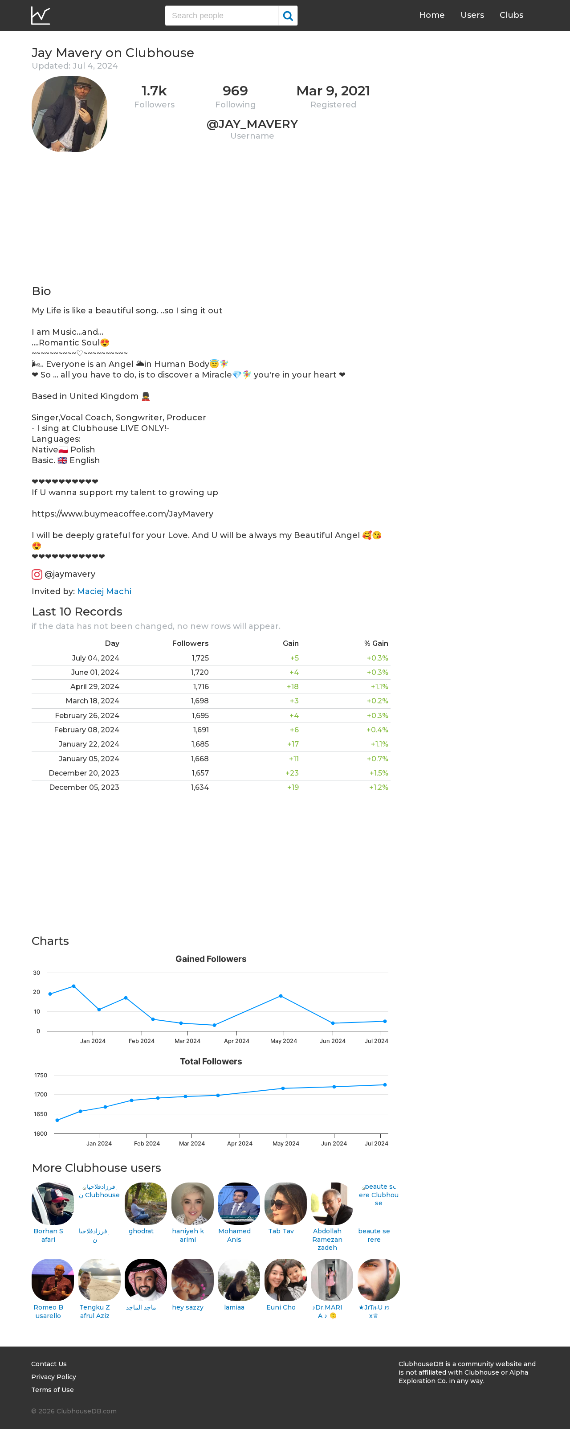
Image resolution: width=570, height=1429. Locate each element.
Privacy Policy (53, 1377)
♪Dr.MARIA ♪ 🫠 (327, 1311)
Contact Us (49, 1364)
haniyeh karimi (188, 1235)
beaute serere (374, 1235)
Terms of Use (52, 1390)
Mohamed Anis (234, 1235)
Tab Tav (281, 1231)
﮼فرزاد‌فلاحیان (95, 1235)
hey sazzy (188, 1307)
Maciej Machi (104, 591)
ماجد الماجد (141, 1307)
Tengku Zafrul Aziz (94, 1311)
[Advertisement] (211, 221)
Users (472, 15)
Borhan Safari (48, 1235)
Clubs (511, 15)
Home (432, 15)
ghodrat (141, 1231)
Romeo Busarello (48, 1311)
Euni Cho (281, 1307)
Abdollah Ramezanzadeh (327, 1239)
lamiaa (234, 1307)
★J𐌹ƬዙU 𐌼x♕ (373, 1311)
